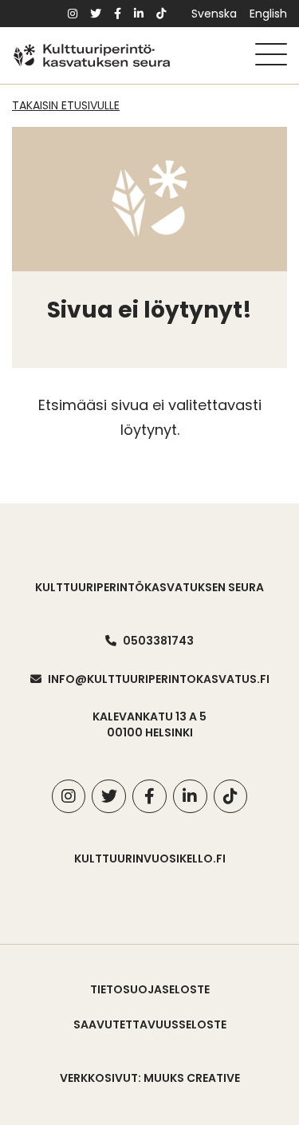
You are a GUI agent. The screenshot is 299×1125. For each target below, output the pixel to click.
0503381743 (158, 641)
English (268, 14)
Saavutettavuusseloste (149, 1024)
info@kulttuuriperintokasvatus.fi (158, 679)
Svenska (214, 14)
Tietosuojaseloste (150, 989)
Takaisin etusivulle (66, 105)
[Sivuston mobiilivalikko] (271, 54)
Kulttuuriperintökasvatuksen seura (149, 587)
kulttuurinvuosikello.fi (150, 858)
